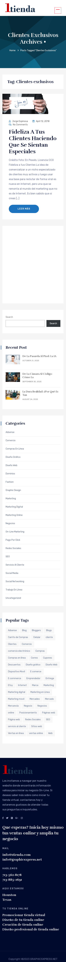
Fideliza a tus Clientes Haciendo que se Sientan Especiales (33, 142)
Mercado (49, 699)
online (11, 712)
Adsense (10, 432)
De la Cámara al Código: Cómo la (37, 375)
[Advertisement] (33, 264)
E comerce (35, 671)
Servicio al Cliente (15, 565)
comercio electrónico (19, 651)
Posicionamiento (28, 712)
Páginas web (48, 712)
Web (50, 733)
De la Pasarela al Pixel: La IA (39, 356)
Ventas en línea (16, 733)
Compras (40, 651)
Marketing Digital (14, 507)
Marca (35, 685)
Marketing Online (14, 515)
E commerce (14, 678)
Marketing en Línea (40, 692)
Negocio (28, 705)
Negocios (10, 523)
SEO (8, 557)
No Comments (20, 124)
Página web (14, 719)
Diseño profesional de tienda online (30, 929)
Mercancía (13, 705)
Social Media (12, 573)
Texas (6, 900)
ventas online (36, 733)
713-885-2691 (12, 880)
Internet (22, 685)
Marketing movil (16, 699)
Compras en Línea (15, 449)
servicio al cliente (17, 726)
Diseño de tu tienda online (23, 920)
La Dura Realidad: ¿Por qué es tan (40, 393)
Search (9, 317)
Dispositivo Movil (16, 671)
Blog (24, 630)
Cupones (47, 657)
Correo (34, 657)
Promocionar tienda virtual (23, 915)
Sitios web (36, 726)
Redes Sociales (13, 548)
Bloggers (36, 630)
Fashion (10, 482)
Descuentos (14, 664)
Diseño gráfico (33, 664)
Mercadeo (35, 699)
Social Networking (15, 581)
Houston (9, 895)
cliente (49, 637)
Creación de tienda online (22, 925)
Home (12, 50)
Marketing (11, 499)
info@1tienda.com (16, 855)
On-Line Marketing (15, 532)
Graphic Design (13, 490)
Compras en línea (17, 657)
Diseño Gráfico (13, 457)
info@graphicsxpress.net (22, 860)
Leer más (24, 208)
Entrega (50, 678)
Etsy (10, 685)
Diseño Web (51, 664)
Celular (36, 637)
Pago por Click (13, 540)
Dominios (10, 474)
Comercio (11, 440)
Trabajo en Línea (14, 590)
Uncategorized (13, 598)
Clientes (12, 644)
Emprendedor (33, 678)
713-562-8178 (12, 875)
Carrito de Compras (18, 637)
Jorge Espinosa (20, 121)
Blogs (49, 630)
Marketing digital (16, 692)
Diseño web (11, 465)
